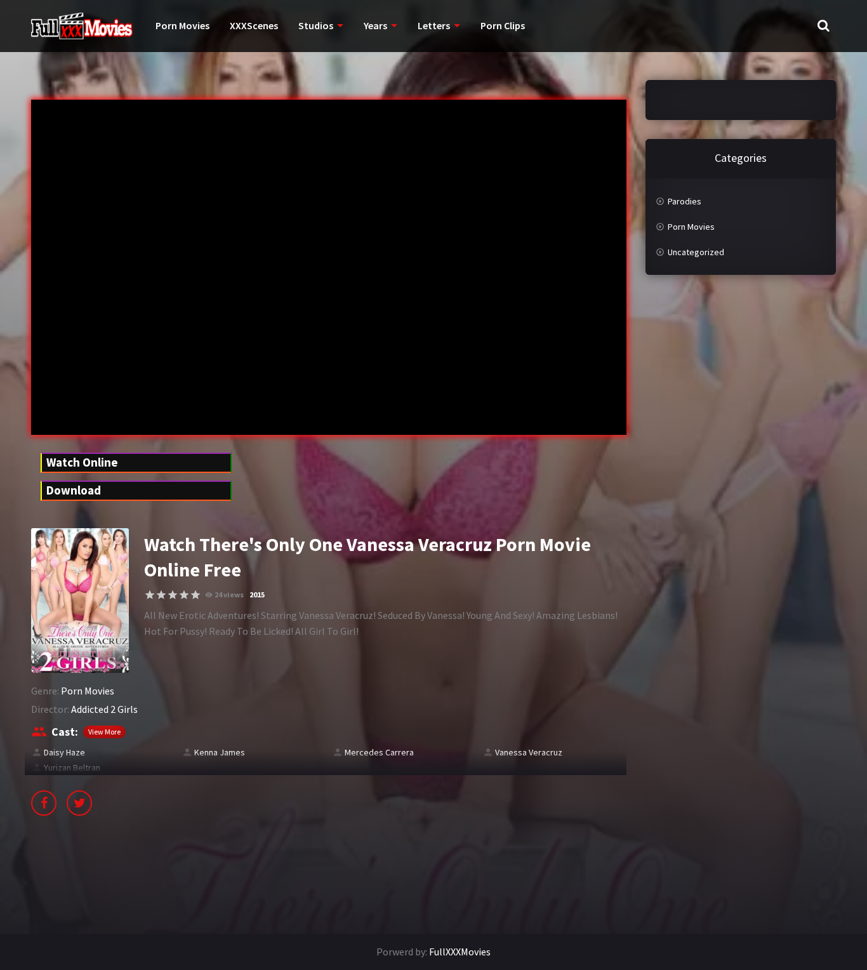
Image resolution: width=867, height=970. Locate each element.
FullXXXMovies (460, 951)
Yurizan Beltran (72, 767)
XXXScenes (254, 25)
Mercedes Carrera (379, 752)
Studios (315, 25)
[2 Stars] (161, 595)
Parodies (684, 201)
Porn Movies (182, 25)
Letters (434, 25)
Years (375, 25)
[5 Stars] (195, 595)
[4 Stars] (184, 595)
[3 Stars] (172, 595)
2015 (257, 594)
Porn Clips (502, 25)
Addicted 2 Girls (104, 709)
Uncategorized (696, 252)
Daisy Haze (64, 752)
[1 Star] (150, 595)
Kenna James (219, 752)
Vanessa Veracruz (528, 752)
